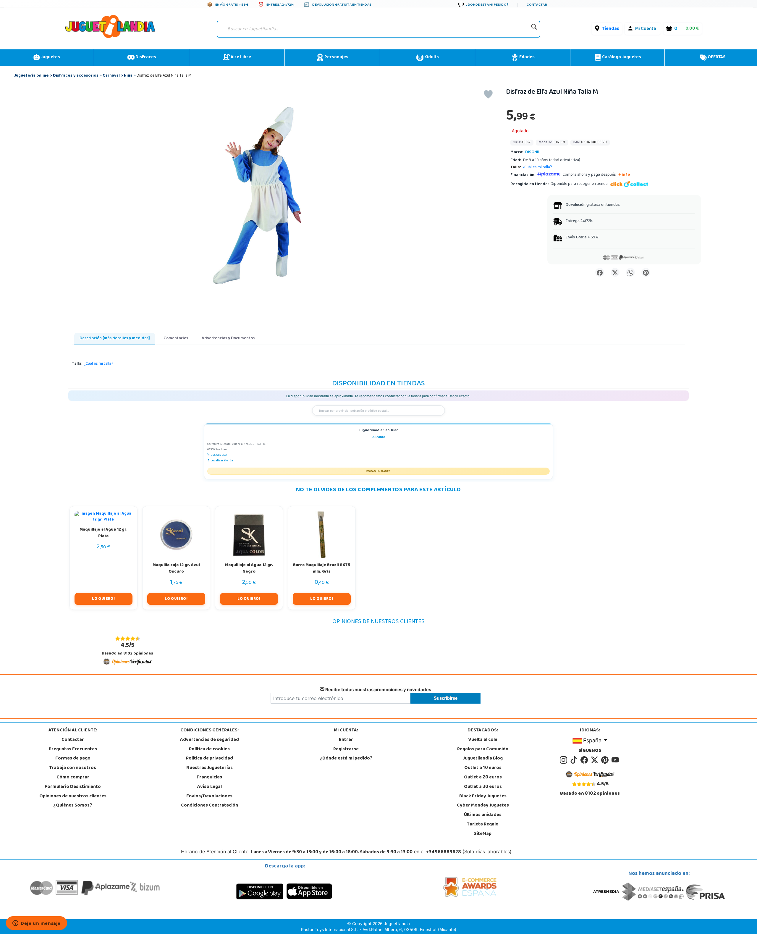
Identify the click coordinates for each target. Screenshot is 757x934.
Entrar (346, 740)
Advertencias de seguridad (209, 740)
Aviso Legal (209, 787)
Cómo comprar (72, 777)
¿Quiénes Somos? (72, 805)
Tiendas (610, 29)
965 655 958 (219, 455)
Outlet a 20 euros (483, 777)
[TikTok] (575, 760)
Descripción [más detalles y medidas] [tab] (115, 338)
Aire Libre (240, 57)
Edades (526, 57)
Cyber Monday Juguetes (483, 805)
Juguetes (50, 57)
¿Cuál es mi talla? (537, 167)
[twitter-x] (595, 760)
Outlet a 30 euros (483, 787)
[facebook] (585, 760)
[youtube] (615, 760)
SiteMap (482, 834)
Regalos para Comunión (482, 749)
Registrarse (346, 749)
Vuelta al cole (482, 740)
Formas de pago (72, 758)
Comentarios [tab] (176, 338)
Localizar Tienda (222, 461)
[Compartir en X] (615, 272)
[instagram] (564, 760)
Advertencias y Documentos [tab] (228, 338)
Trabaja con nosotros (72, 768)
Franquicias (209, 777)
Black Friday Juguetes (483, 796)
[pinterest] (606, 760)
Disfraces (145, 57)
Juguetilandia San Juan (378, 431)
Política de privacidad (209, 758)
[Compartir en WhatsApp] (630, 272)
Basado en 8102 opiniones (127, 649)
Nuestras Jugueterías (209, 768)
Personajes (335, 57)
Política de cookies (209, 749)
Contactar (73, 740)
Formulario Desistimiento (73, 787)
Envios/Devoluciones (209, 796)
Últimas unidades (483, 815)
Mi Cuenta (645, 29)
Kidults (431, 57)
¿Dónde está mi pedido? (346, 758)
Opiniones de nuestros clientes (72, 796)
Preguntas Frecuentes (73, 749)
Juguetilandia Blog (483, 758)
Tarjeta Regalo (483, 824)
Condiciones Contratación (209, 805)
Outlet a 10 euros (483, 768)
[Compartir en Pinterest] (645, 272)
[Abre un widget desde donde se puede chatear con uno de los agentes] (36, 923)
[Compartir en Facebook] (599, 272)
